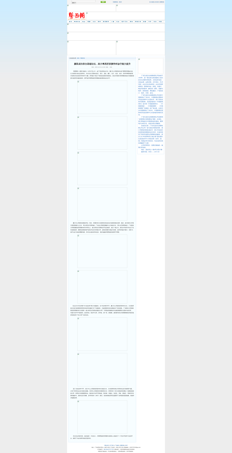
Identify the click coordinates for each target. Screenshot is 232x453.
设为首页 (157, 2)
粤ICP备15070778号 (109, 449)
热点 (84, 21)
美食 (131, 21)
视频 (89, 21)
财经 (99, 21)
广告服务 (117, 445)
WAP (126, 445)
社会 (118, 21)
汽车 (150, 21)
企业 (94, 21)
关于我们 (112, 445)
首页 (70, 21)
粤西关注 (77, 21)
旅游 (144, 21)
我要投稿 (162, 2)
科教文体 (138, 21)
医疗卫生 (125, 21)
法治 (155, 21)
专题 (160, 21)
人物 (112, 21)
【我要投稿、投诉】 (117, 2)
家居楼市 (106, 21)
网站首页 (106, 445)
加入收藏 (151, 2)
